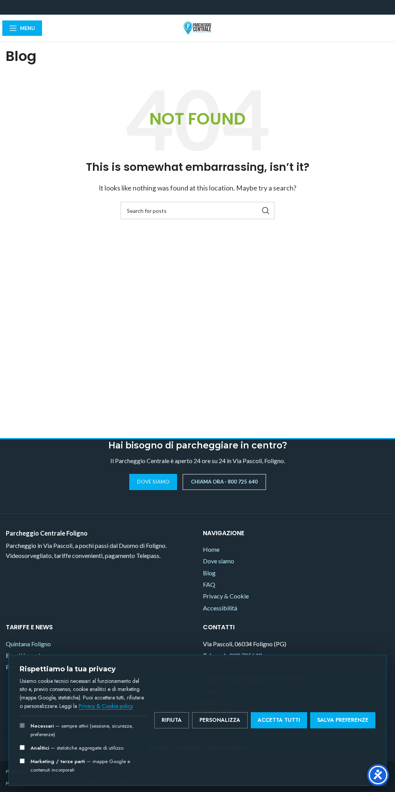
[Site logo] (197, 27)
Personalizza (219, 720)
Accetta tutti (279, 720)
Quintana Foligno (28, 643)
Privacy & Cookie (226, 596)
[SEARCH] (266, 210)
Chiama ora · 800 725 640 (224, 482)
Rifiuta (172, 720)
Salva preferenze (342, 720)
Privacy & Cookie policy (105, 706)
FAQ (209, 584)
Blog (209, 572)
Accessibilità (220, 608)
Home (211, 549)
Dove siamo (153, 482)
